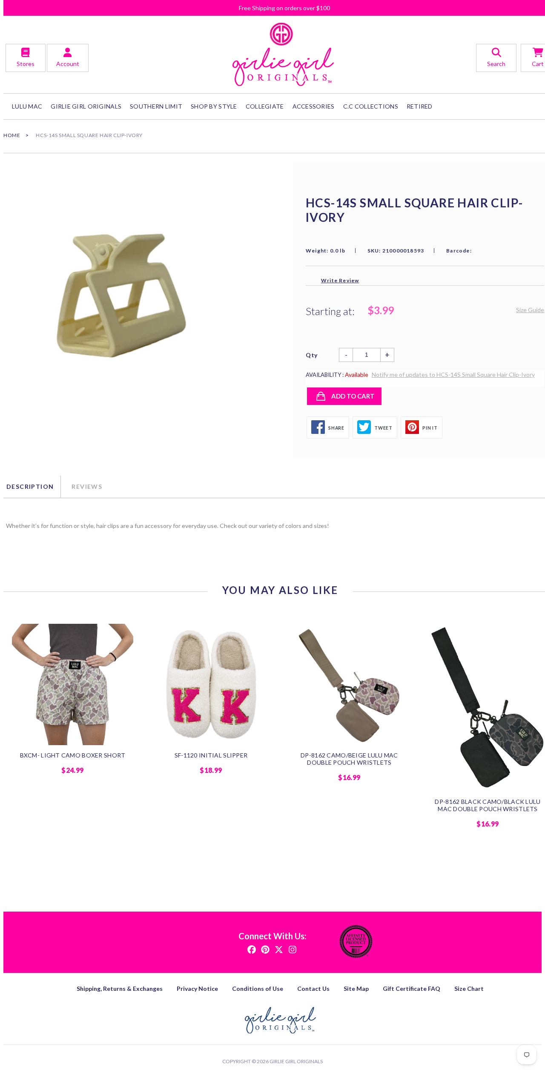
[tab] (31, 487)
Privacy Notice (197, 988)
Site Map (356, 988)
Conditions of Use (257, 988)
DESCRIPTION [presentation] (30, 486)
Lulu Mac (27, 106)
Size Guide (530, 309)
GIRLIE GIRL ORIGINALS (86, 106)
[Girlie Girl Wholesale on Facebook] (251, 949)
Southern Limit (156, 106)
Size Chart (469, 988)
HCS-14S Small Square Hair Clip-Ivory (89, 135)
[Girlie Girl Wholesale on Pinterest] (265, 949)
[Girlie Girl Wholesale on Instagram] (292, 949)
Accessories (314, 106)
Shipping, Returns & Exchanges (120, 988)
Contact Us (313, 988)
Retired (420, 106)
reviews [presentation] (87, 486)
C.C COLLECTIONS (370, 106)
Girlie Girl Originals (296, 1061)
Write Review (340, 280)
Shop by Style (214, 106)
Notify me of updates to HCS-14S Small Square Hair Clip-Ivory (453, 374)
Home (11, 135)
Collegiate (265, 106)
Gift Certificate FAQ (411, 988)
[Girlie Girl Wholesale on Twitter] (279, 949)
